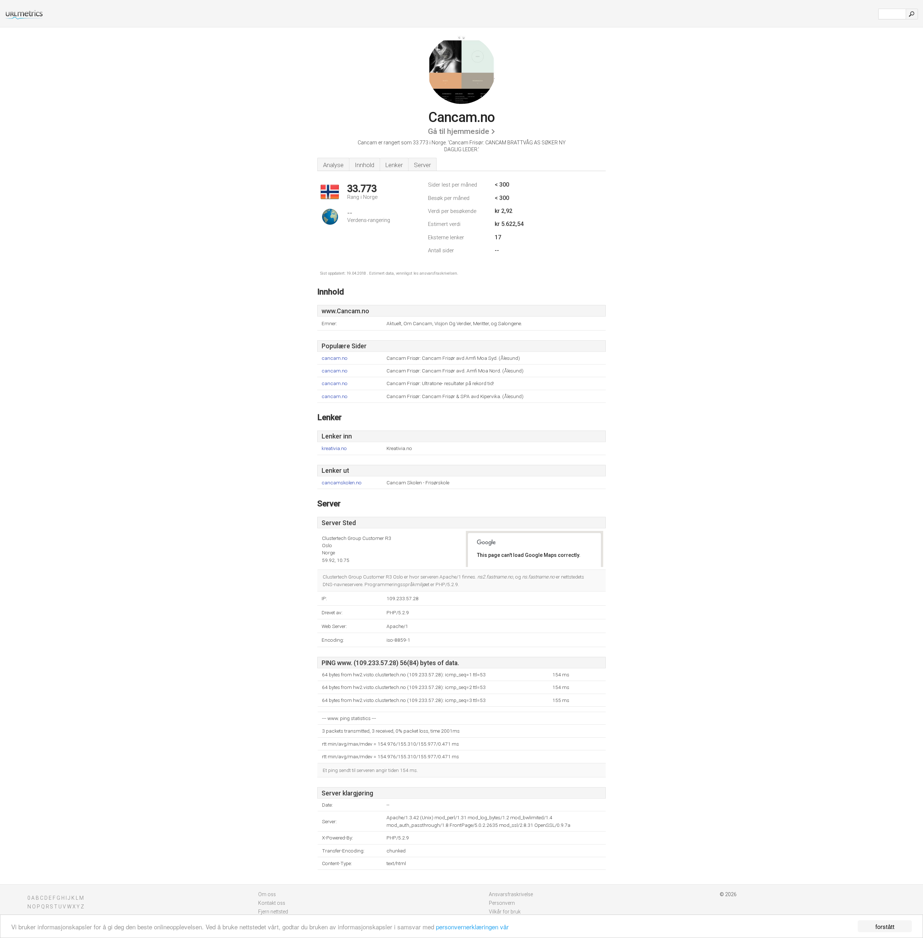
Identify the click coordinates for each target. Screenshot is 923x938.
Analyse (333, 165)
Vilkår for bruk (505, 912)
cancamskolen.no (342, 482)
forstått (885, 926)
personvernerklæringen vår (472, 926)
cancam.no (335, 358)
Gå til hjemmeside (458, 131)
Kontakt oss (271, 903)
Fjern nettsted (273, 912)
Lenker (394, 165)
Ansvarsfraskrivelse (511, 894)
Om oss (267, 894)
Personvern (502, 903)
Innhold (364, 165)
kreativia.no (334, 448)
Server (422, 165)
